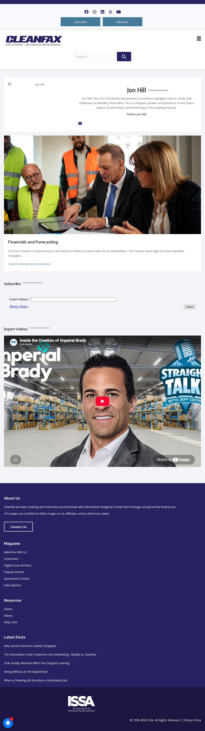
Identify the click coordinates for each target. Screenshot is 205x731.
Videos (8, 615)
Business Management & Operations (29, 264)
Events (8, 609)
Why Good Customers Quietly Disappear (30, 646)
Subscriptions (12, 585)
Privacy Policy (192, 720)
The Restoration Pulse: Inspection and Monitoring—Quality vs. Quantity (50, 654)
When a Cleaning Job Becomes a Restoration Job (35, 680)
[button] (86, 12)
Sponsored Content (16, 578)
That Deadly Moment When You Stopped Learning (36, 663)
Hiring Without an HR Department (26, 672)
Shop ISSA (10, 622)
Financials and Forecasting (33, 241)
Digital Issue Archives (17, 565)
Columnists (11, 559)
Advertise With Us (15, 552)
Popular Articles (14, 572)
